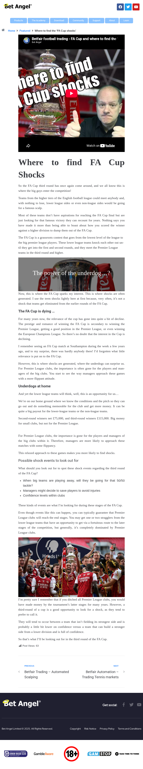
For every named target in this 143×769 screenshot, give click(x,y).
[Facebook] (120, 6)
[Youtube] (136, 6)
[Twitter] (128, 6)
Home (11, 30)
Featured (25, 30)
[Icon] (124, 705)
